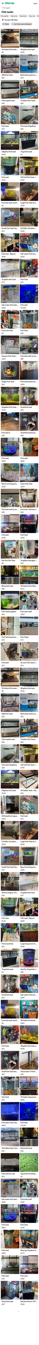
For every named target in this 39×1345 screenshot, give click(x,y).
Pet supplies (6, 8)
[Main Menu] (3, 3)
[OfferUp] (9, 3)
